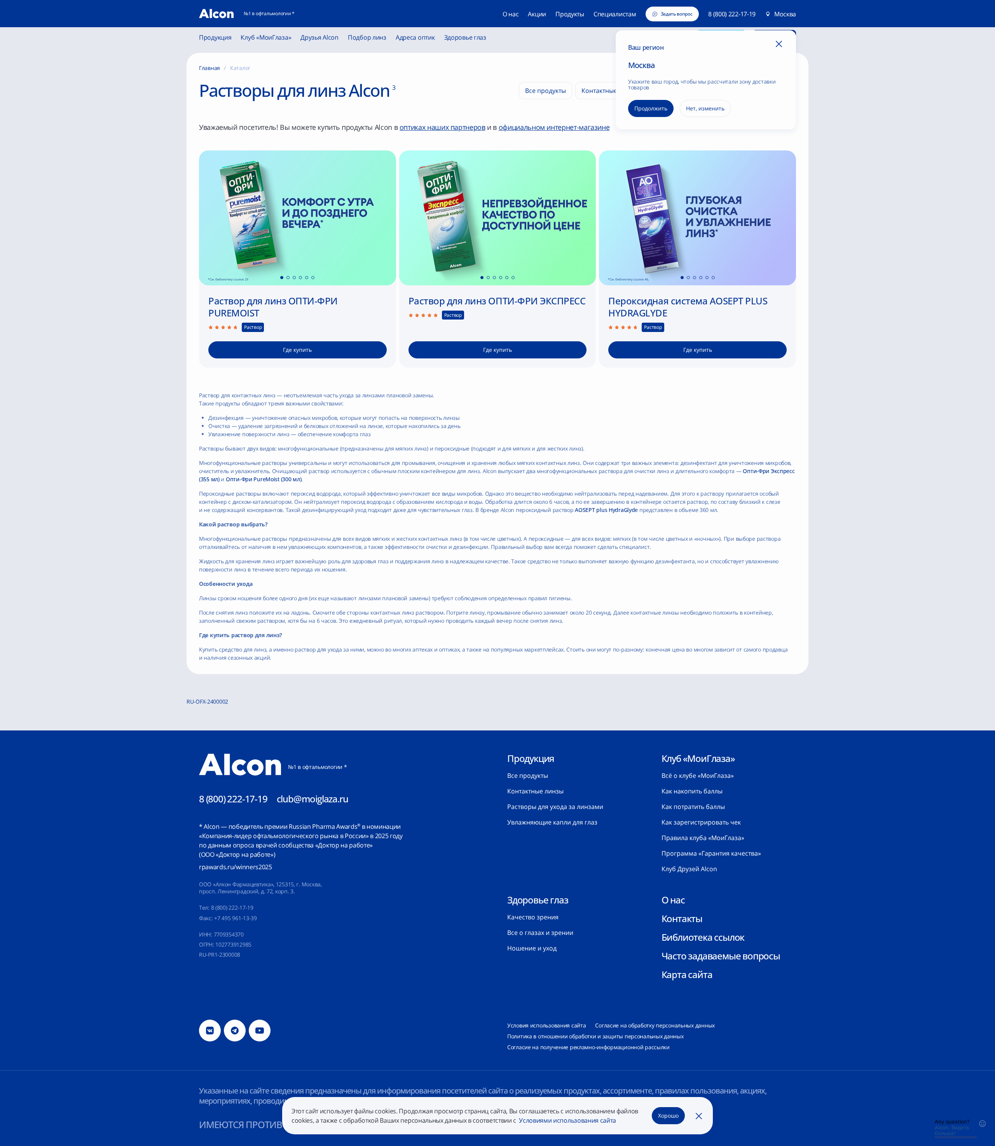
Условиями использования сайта (567, 1120)
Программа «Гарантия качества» (711, 853)
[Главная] (216, 13)
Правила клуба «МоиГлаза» (703, 837)
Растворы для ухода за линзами (555, 806)
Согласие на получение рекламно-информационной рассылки (588, 1047)
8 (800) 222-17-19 (732, 14)
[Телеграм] (235, 1030)
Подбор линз (367, 38)
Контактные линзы (535, 791)
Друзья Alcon (319, 38)
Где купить (297, 349)
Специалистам (615, 14)
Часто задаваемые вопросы (721, 956)
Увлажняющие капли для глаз (552, 822)
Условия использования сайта (546, 1025)
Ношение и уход (532, 948)
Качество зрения (533, 917)
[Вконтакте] (210, 1030)
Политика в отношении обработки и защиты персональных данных (595, 1036)
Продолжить (650, 108)
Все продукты (527, 775)
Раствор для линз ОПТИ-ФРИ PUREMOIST (273, 307)
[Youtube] (260, 1030)
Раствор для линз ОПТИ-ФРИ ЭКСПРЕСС (497, 301)
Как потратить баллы (693, 806)
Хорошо (668, 1115)
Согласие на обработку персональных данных (655, 1025)
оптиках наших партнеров (442, 127)
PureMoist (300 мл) (263, 479)
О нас (673, 900)
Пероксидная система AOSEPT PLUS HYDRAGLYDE (687, 307)
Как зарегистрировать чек (701, 822)
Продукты (569, 14)
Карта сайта (687, 974)
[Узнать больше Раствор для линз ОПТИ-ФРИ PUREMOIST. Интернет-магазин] (297, 217)
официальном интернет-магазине (554, 127)
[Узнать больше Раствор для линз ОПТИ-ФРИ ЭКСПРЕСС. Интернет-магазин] (497, 217)
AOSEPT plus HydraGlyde (606, 510)
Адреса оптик (415, 38)
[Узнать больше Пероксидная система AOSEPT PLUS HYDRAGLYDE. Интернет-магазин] (697, 217)
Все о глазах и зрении (540, 932)
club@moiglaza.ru (312, 799)
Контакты (682, 918)
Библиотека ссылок (703, 937)
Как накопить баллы (692, 791)
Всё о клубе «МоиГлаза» (698, 775)
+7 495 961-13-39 (235, 918)
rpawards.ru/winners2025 (235, 867)
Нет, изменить (705, 108)
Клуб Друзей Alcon (689, 869)
